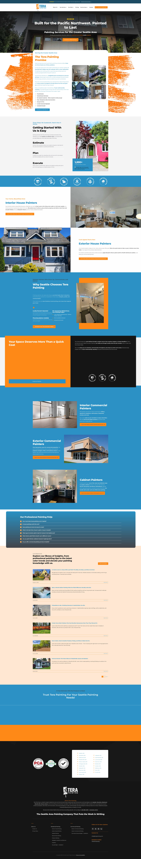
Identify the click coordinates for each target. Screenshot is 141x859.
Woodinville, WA (82, 759)
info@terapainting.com (97, 836)
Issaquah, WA (82, 768)
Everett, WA (82, 766)
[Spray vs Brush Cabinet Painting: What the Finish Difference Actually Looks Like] (41, 592)
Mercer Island (44, 803)
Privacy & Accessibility (80, 855)
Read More (106, 582)
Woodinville (38, 803)
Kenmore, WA (82, 770)
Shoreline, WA (82, 755)
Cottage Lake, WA (83, 763)
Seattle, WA (81, 753)
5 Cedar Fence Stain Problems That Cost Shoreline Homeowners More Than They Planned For (74, 623)
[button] (70, 521)
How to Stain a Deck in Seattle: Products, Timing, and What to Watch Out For (71, 640)
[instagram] (98, 829)
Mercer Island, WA (83, 761)
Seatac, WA (81, 774)
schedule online (94, 809)
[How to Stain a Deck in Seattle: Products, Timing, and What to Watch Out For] (41, 645)
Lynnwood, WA (82, 772)
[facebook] (93, 829)
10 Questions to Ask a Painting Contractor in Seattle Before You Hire (68, 605)
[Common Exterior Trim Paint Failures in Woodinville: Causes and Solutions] (41, 663)
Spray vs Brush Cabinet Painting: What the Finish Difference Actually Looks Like (71, 587)
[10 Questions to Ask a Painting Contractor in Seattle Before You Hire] (41, 610)
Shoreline (99, 802)
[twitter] (96, 829)
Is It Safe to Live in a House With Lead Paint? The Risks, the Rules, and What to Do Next (73, 569)
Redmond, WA (82, 757)
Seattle (94, 802)
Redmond (104, 802)
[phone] (101, 829)
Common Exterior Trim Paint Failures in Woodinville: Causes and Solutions (70, 658)
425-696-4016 (84, 809)
